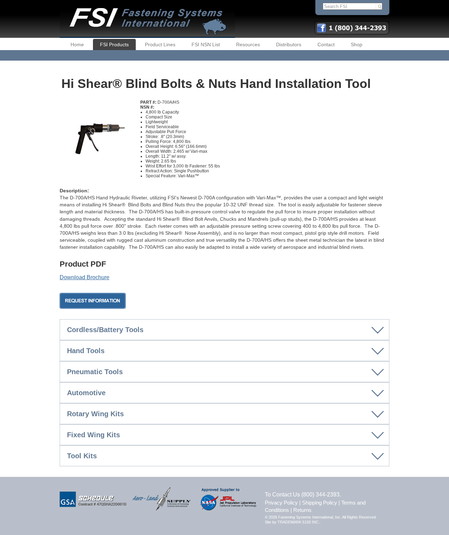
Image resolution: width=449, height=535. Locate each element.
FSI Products (114, 44)
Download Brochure (84, 277)
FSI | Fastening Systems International (147, 19)
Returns (302, 510)
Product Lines (160, 44)
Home (77, 44)
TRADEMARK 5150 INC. (298, 522)
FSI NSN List (206, 44)
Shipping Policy (319, 503)
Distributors (288, 44)
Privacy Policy (281, 503)
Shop (356, 44)
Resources (248, 44)
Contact (326, 44)
